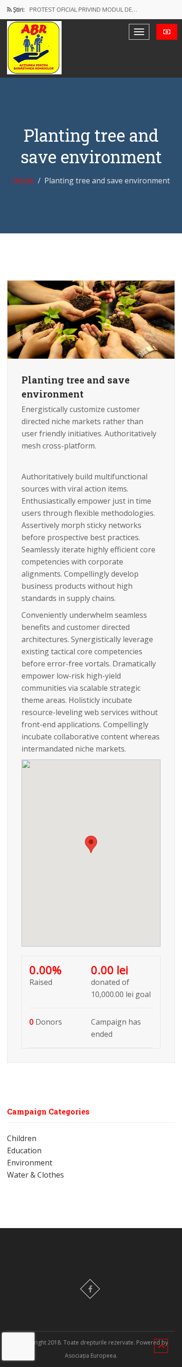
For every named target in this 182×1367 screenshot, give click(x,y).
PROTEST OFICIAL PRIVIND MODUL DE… (83, 9)
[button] (91, 844)
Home (23, 180)
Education (24, 1150)
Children (21, 1138)
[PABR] (34, 47)
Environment (29, 1162)
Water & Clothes (35, 1175)
